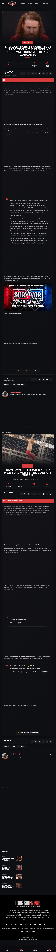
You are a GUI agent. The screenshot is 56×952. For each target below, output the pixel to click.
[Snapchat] (47, 73)
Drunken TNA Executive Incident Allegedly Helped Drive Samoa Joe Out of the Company (8, 877)
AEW (37, 3)
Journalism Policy (48, 928)
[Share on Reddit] (47, 379)
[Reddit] (50, 73)
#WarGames (14, 623)
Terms (33, 931)
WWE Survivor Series (18, 384)
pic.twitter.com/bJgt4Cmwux (30, 668)
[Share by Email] (50, 379)
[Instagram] (43, 73)
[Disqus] (28, 811)
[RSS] (49, 925)
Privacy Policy (25, 931)
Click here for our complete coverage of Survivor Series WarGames (23, 124)
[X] (24, 73)
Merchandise (24, 928)
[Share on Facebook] (32, 379)
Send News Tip (6, 928)
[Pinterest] (35, 73)
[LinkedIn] (32, 73)
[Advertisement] (14, 185)
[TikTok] (45, 925)
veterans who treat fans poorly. (22, 656)
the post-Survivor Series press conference (28, 166)
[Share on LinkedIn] (39, 379)
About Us (32, 928)
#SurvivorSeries (24, 623)
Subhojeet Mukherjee (18, 58)
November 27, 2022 (41, 672)
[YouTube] (39, 73)
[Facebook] (21, 73)
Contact (39, 928)
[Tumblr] (30, 925)
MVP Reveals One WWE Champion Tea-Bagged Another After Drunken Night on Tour (8, 886)
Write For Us (15, 928)
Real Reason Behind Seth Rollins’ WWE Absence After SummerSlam (6, 868)
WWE (30, 3)
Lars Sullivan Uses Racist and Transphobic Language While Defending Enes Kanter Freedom (8, 859)
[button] (47, 3)
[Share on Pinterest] (43, 379)
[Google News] (28, 73)
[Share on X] (35, 379)
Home (23, 3)
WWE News (8, 9)
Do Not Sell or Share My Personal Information (28, 939)
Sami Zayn (6, 384)
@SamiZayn (18, 619)
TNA (43, 3)
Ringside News (17, 313)
